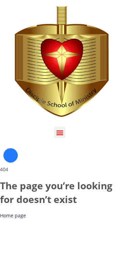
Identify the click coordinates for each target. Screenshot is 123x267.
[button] (59, 132)
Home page (13, 215)
